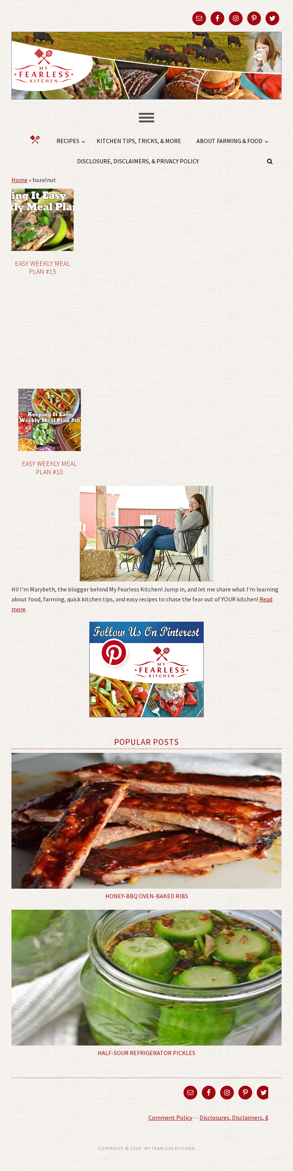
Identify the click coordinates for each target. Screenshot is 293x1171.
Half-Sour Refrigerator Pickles (146, 1053)
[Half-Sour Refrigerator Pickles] (146, 978)
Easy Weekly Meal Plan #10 (49, 467)
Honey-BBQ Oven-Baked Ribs (146, 896)
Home (19, 180)
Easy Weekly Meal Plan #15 (42, 267)
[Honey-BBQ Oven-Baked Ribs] (146, 821)
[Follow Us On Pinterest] (146, 722)
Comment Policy (170, 1117)
